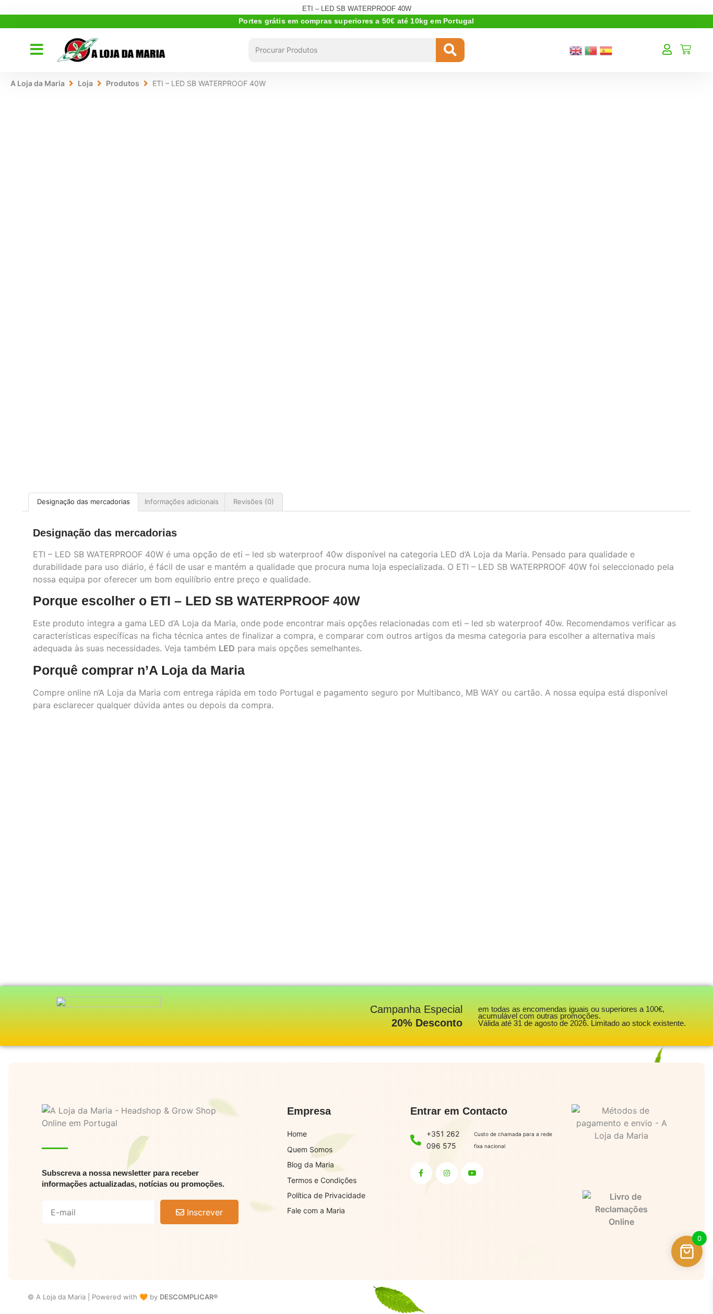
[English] (577, 49)
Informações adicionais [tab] (182, 501)
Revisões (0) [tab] (253, 501)
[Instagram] (447, 1173)
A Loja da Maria (37, 83)
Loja (85, 83)
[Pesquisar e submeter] (450, 50)
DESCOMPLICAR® (189, 1297)
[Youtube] (472, 1173)
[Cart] (685, 49)
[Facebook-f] (421, 1173)
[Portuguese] (592, 49)
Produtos (122, 83)
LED (227, 648)
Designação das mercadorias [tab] (83, 501)
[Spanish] (607, 49)
